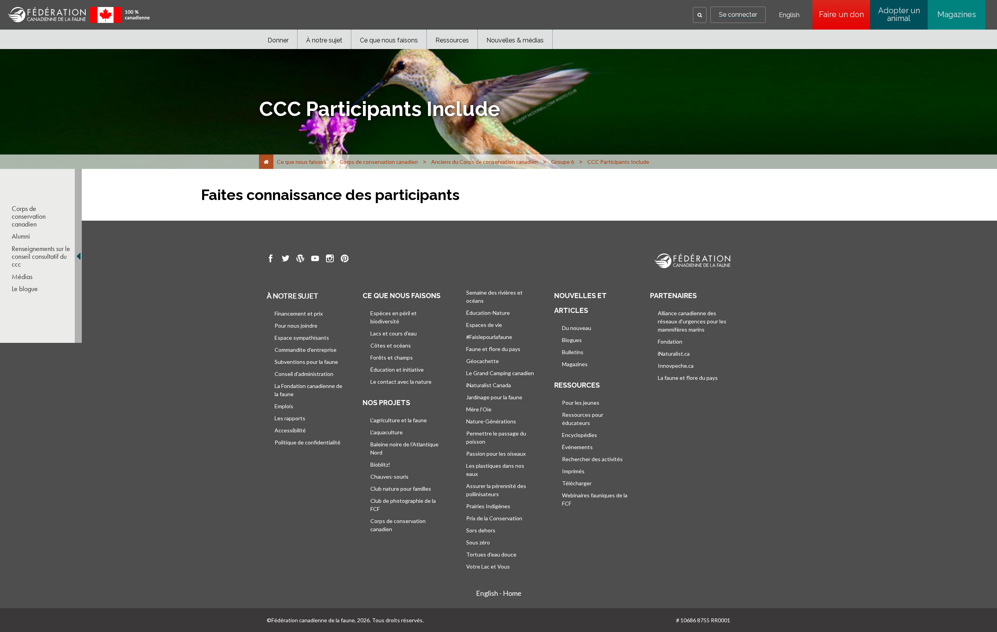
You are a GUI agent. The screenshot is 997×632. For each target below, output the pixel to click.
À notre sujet (324, 40)
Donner (278, 40)
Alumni (21, 236)
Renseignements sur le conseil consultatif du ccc (41, 256)
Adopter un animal (899, 14)
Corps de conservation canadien (29, 216)
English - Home (498, 593)
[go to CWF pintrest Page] (345, 260)
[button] (699, 15)
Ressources (452, 40)
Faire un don (844, 14)
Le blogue (25, 289)
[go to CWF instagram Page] (330, 260)
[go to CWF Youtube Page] (315, 260)
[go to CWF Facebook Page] (271, 260)
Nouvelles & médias (515, 40)
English (789, 15)
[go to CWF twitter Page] (285, 260)
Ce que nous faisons (389, 40)
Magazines (956, 14)
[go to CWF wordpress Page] (300, 260)
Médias (22, 277)
